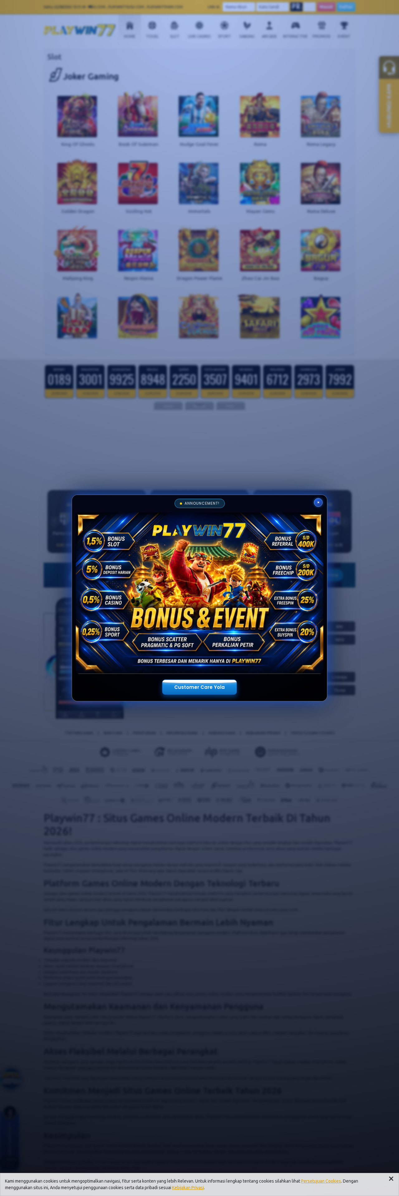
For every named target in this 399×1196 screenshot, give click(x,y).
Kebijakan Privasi (188, 1187)
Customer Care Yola (199, 687)
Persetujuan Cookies (321, 1181)
